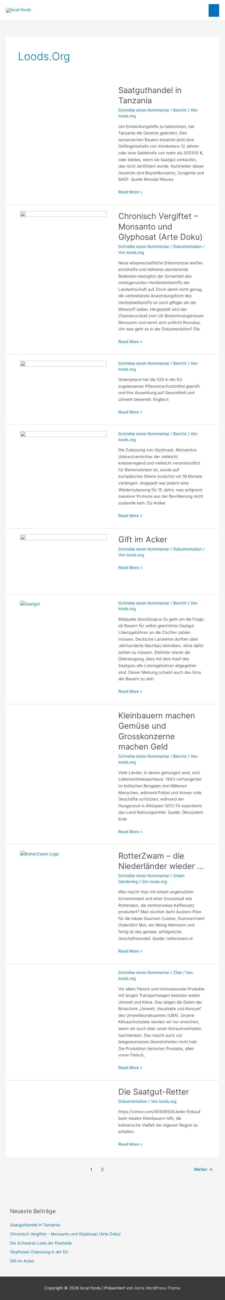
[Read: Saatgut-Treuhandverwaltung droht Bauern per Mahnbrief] (30, 603)
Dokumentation (187, 246)
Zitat (177, 972)
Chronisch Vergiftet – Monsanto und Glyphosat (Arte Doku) (160, 226)
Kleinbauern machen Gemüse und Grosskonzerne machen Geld (156, 731)
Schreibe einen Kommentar (143, 110)
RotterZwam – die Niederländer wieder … (161, 861)
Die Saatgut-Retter (153, 1092)
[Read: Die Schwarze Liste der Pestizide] (63, 387)
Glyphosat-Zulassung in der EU (39, 1252)
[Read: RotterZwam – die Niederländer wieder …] (39, 854)
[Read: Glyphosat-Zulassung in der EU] (63, 457)
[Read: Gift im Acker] (63, 560)
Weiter (203, 1169)
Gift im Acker (142, 539)
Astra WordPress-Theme (157, 1288)
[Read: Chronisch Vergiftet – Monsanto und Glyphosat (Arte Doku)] (63, 237)
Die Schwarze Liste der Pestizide (41, 1243)
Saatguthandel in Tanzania (150, 95)
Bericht (180, 110)
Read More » (130, 191)
